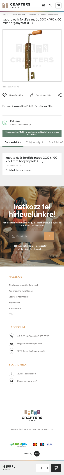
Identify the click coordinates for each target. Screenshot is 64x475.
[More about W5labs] (37, 453)
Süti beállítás (15, 308)
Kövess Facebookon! (26, 373)
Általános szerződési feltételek (23, 285)
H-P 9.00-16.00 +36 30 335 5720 (33, 336)
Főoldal (5, 15)
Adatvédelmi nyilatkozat (21, 290)
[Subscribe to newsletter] (49, 236)
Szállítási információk (19, 296)
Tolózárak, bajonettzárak (49, 15)
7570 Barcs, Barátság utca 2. (31, 351)
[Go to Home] (14, 5)
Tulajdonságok (34, 142)
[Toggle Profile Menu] (50, 5)
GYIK (11, 314)
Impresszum (15, 302)
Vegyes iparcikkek (18, 15)
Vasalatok (32, 15)
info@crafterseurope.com (29, 343)
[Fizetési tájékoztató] (32, 445)
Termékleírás (13, 142)
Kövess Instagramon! (27, 381)
